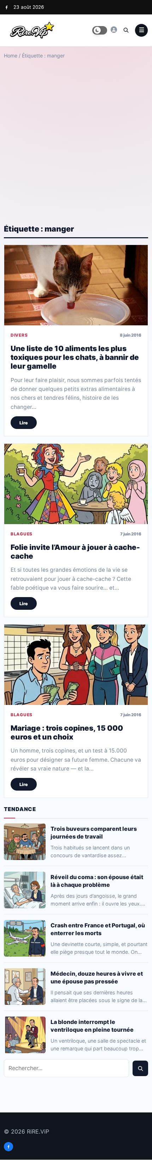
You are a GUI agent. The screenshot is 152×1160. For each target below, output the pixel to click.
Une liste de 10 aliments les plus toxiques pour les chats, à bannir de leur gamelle (75, 357)
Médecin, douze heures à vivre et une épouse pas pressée (97, 977)
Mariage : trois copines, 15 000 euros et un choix (67, 732)
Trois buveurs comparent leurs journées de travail (94, 832)
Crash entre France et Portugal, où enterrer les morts (98, 928)
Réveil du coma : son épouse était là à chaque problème (97, 880)
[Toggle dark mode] (99, 30)
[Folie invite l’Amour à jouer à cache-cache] (76, 484)
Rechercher (140, 1068)
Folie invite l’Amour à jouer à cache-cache (75, 551)
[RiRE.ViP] (114, 29)
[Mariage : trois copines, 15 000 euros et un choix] (76, 665)
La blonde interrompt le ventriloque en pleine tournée (92, 1025)
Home (10, 56)
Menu (141, 30)
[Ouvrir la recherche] (126, 30)
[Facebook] (6, 7)
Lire (23, 422)
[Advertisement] (76, 135)
